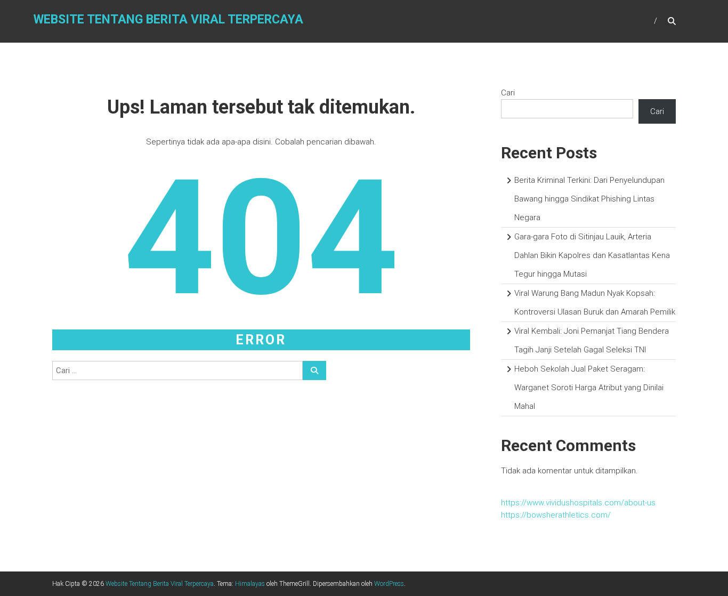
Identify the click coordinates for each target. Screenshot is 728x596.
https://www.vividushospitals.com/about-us (578, 503)
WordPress (389, 583)
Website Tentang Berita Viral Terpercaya (168, 19)
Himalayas (250, 583)
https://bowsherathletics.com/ (556, 515)
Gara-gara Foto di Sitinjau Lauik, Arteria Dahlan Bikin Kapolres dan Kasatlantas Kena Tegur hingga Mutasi (592, 255)
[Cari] (314, 370)
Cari (508, 93)
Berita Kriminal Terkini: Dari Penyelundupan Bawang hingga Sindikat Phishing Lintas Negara (589, 198)
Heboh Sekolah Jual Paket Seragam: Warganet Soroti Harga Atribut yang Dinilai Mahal (589, 387)
